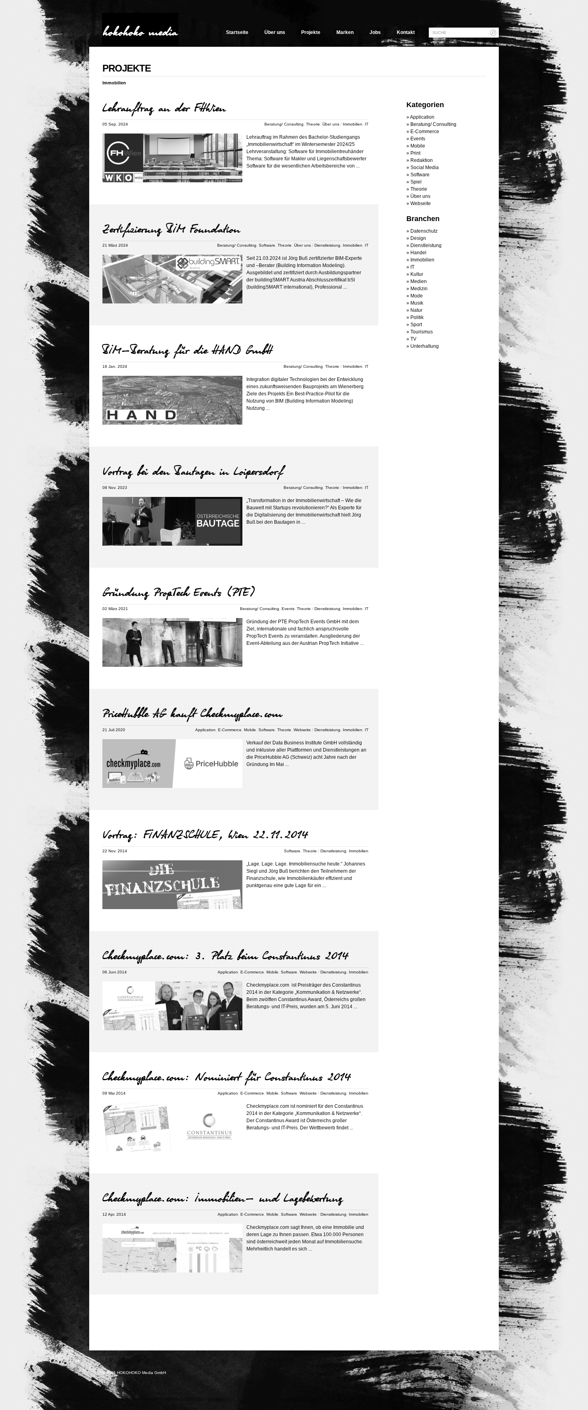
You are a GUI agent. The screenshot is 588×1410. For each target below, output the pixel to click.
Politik (417, 317)
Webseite (302, 730)
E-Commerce (230, 730)
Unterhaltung (424, 346)
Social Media (424, 167)
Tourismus (421, 332)
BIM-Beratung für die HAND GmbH (187, 350)
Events (288, 608)
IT (366, 124)
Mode (416, 296)
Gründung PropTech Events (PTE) (178, 592)
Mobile (250, 730)
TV (413, 339)
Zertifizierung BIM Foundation (171, 228)
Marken (345, 32)
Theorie (313, 124)
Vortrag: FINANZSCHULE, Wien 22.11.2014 (205, 834)
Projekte (310, 32)
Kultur (416, 274)
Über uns (274, 32)
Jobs (375, 32)
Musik (416, 303)
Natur (416, 310)
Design (418, 238)
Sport (416, 324)
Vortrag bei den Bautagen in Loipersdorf (192, 471)
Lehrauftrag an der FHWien (164, 107)
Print (415, 153)
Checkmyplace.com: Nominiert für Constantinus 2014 (226, 1076)
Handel (418, 252)
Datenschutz (424, 231)
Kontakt (406, 32)
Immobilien (352, 124)
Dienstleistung (327, 245)
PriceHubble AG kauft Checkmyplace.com (192, 713)
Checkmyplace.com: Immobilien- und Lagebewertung (222, 1198)
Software (267, 245)
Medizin (419, 288)
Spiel (416, 182)
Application (205, 730)
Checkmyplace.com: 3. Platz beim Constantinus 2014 (225, 955)
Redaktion (421, 160)
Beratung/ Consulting (284, 124)
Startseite (237, 32)
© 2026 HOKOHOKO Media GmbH (134, 1372)
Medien (418, 281)
